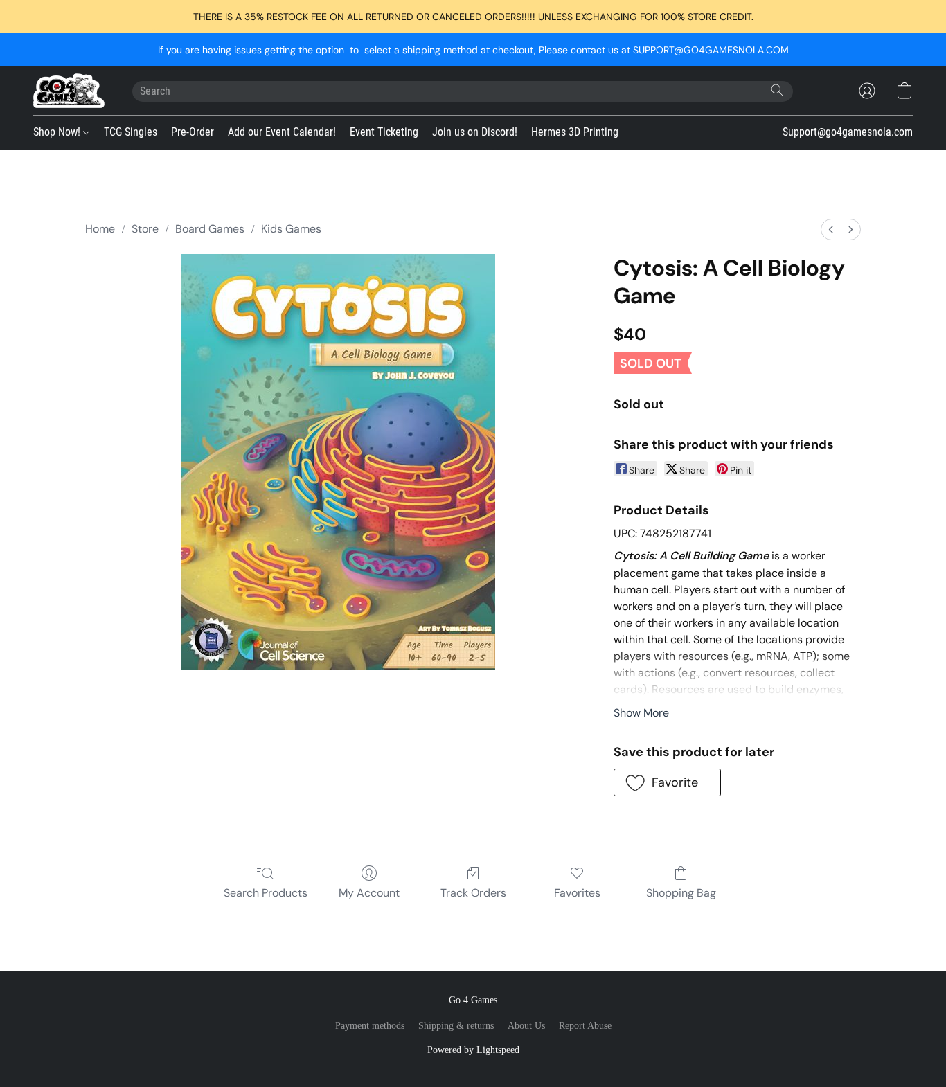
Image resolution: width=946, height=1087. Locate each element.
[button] (69, 90)
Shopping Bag (681, 893)
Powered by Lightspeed (473, 1050)
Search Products (265, 893)
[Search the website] (777, 90)
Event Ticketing (384, 131)
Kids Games (291, 229)
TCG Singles (130, 131)
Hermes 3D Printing (574, 131)
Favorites (577, 893)
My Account (369, 893)
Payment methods (369, 1026)
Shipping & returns (456, 1026)
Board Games (209, 229)
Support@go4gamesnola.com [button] (848, 131)
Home (100, 229)
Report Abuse (585, 1026)
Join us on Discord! (474, 131)
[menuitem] (831, 229)
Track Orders (473, 893)
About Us (526, 1026)
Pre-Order (192, 131)
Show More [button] (641, 713)
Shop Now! (58, 131)
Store (145, 229)
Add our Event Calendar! (282, 131)
